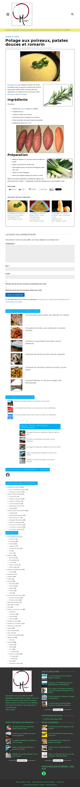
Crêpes (9, 579)
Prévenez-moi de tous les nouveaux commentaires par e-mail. (25, 284)
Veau (10, 661)
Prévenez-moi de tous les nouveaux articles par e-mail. (23, 290)
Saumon (12, 619)
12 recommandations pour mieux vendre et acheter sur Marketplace (35, 415)
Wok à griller (13, 567)
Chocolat (12, 586)
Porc (10, 649)
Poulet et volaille (14, 654)
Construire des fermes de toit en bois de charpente (45, 354)
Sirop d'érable (11, 630)
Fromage (12, 541)
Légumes (12, 546)
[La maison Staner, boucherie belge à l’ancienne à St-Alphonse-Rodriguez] (44, 704)
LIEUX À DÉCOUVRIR (14, 494)
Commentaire (10, 243)
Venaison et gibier (14, 663)
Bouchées (12, 583)
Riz (10, 551)
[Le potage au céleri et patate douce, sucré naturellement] (40, 206)
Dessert (9, 581)
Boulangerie (11, 574)
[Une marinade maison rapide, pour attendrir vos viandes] (44, 741)
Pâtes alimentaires (13, 602)
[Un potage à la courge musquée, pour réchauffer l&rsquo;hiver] (62, 206)
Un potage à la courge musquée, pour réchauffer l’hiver (61, 215)
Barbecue (10, 555)
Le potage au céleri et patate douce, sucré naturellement (38, 215)
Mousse (11, 590)
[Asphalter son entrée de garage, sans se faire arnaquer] (22, 461)
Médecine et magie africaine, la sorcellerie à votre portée (31, 401)
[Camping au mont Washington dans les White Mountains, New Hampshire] (44, 684)
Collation (10, 576)
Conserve (12, 539)
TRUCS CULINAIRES (14, 635)
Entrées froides (14, 600)
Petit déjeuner (11, 604)
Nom (7, 266)
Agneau (11, 644)
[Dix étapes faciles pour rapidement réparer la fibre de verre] (22, 433)
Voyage (11, 508)
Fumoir (11, 562)
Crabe (11, 612)
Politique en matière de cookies (23, 782)
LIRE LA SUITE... (10, 709)
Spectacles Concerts (15, 506)
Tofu (10, 640)
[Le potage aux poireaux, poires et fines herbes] (18, 206)
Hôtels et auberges (15, 501)
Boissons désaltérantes (14, 569)
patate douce (13, 85)
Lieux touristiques (14, 503)
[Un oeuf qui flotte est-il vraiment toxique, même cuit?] (44, 734)
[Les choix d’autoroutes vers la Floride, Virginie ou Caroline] (44, 677)
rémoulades (23, 94)
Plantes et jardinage (15, 522)
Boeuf (11, 647)
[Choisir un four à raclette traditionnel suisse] (44, 748)
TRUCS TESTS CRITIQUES (16, 510)
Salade (9, 628)
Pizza (9, 607)
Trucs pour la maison (15, 527)
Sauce (11, 553)
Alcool (11, 572)
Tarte (10, 593)
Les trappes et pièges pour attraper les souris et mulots (43, 447)
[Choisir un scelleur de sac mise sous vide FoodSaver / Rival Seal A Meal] (44, 755)
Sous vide (10, 633)
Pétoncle (12, 616)
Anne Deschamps (45, 48)
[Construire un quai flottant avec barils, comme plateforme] (22, 440)
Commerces (13, 496)
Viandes (9, 642)
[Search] (72, 14)
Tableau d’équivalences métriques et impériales (43, 782)
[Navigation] (7, 14)
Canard (13, 656)
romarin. (29, 123)
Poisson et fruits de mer (14, 609)
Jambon (13, 651)
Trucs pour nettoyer (15, 529)
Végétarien (10, 637)
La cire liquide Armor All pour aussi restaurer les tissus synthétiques (35, 408)
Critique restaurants (15, 499)
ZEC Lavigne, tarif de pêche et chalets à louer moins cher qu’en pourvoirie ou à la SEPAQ (61, 690)
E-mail (7, 273)
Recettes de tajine (13, 626)
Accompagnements (13, 536)
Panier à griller (13, 565)
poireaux (22, 109)
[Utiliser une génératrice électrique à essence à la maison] (22, 454)
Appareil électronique (15, 515)
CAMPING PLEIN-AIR (14, 487)
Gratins (11, 544)
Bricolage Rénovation (16, 520)
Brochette (12, 558)
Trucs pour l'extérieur (15, 524)
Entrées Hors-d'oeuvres (14, 595)
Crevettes (12, 614)
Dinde (13, 658)
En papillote (13, 560)
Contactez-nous (60, 782)
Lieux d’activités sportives (17, 489)
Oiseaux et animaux (15, 492)
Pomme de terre (14, 548)
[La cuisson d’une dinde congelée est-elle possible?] (44, 728)
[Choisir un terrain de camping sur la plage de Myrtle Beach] (44, 697)
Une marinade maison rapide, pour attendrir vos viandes (47, 315)
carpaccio (12, 94)
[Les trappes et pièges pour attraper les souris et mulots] (22, 447)
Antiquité (12, 513)
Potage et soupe (12, 37)
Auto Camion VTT (14, 517)
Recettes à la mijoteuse (14, 623)
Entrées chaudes (14, 597)
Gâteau (11, 588)
